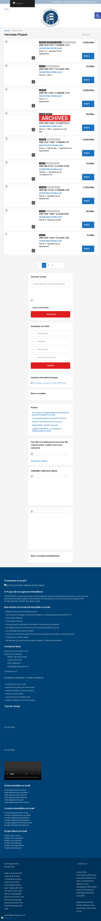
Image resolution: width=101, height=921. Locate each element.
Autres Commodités (40, 308)
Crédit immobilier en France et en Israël (20, 700)
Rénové (49, 114)
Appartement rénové (54, 42)
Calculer (50, 365)
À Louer (42, 66)
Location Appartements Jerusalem (17, 815)
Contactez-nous (10, 671)
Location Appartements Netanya (16, 820)
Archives (55, 118)
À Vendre (42, 42)
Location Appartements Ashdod (16, 818)
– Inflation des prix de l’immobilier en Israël (20, 612)
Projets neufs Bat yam (12, 848)
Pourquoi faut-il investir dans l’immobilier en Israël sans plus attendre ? (33, 624)
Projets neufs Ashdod (12, 841)
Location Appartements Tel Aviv (16, 813)
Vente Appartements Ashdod (15, 795)
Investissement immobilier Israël (17, 697)
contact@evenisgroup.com (18, 666)
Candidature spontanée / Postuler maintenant (23, 678)
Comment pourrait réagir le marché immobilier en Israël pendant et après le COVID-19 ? (39, 615)
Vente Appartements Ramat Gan (16, 802)
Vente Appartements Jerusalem (16, 792)
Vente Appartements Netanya (15, 797)
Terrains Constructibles (14, 694)
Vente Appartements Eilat (14, 800)
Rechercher (51, 314)
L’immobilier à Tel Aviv (14, 621)
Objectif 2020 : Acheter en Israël (45, 425)
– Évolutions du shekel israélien (16, 637)
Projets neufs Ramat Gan (14, 845)
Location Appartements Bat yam (16, 825)
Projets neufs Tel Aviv (12, 836)
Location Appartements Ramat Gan (18, 823)
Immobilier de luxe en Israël (15, 684)
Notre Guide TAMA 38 (14, 618)
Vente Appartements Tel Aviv (15, 790)
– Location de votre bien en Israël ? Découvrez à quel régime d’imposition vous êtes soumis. (39, 634)
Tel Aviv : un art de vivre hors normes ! (47, 422)
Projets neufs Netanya (12, 843)
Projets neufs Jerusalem (13, 838)
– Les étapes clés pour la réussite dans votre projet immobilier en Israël (31, 628)
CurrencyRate (9, 727)
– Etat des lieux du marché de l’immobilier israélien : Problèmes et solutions (33, 640)
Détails (87, 56)
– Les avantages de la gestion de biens (19, 631)
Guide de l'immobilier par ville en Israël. (19, 687)
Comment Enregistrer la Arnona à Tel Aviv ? (49, 418)
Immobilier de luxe (69, 42)
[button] (98, 15)
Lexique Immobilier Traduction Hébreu (19, 691)
